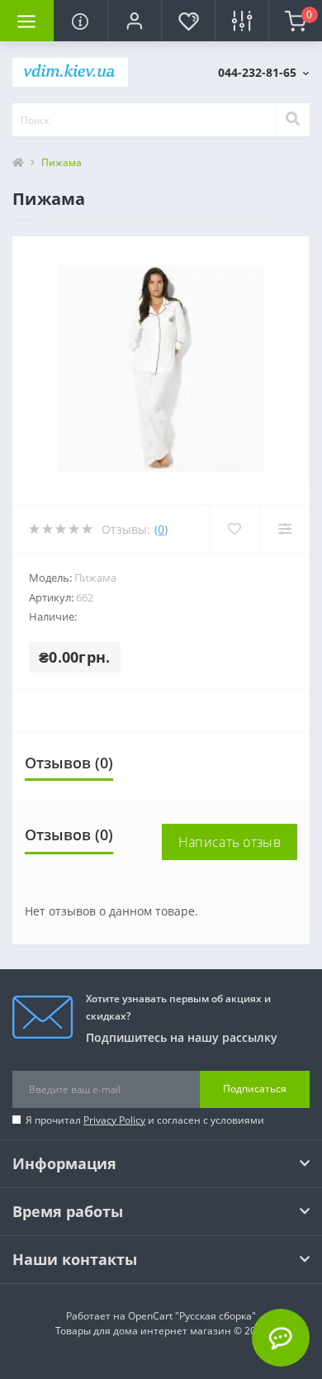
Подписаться (254, 1089)
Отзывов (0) (69, 763)
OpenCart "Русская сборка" (192, 1316)
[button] (134, 20)
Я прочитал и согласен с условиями (145, 1120)
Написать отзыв (229, 842)
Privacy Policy (114, 1120)
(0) (161, 529)
